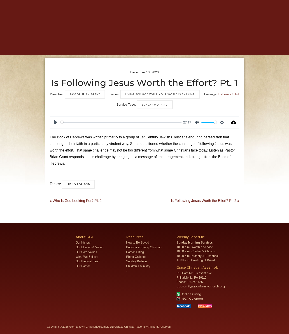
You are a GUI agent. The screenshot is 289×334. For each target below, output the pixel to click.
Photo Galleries (136, 256)
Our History (83, 242)
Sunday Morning (155, 105)
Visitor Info (210, 3)
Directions (225, 3)
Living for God (78, 184)
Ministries (101, 48)
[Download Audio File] (233, 122)
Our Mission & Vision (89, 247)
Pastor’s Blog (135, 252)
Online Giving (191, 294)
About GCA (74, 48)
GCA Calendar (192, 298)
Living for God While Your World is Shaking (160, 94)
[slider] (121, 122)
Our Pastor (83, 266)
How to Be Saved (137, 242)
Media (122, 48)
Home (52, 48)
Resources (181, 48)
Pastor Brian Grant (85, 94)
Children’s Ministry (138, 266)
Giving (204, 48)
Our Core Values (86, 252)
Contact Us (241, 3)
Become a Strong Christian (143, 247)
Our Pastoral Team (88, 261)
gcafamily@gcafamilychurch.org (201, 286)
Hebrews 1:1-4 (228, 94)
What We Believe (87, 256)
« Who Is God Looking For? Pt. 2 (76, 201)
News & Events (149, 48)
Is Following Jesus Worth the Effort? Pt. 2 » (205, 201)
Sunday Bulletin (136, 261)
